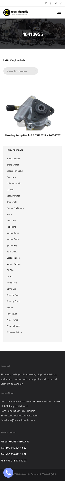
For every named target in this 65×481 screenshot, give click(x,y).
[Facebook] (50, 3)
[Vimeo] (60, 3)
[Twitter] (55, 3)
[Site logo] (15, 12)
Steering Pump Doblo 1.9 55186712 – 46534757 (32, 135)
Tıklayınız (30, 411)
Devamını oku (28, 124)
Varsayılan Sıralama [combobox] (17, 71)
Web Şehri (51, 474)
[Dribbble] (46, 3)
